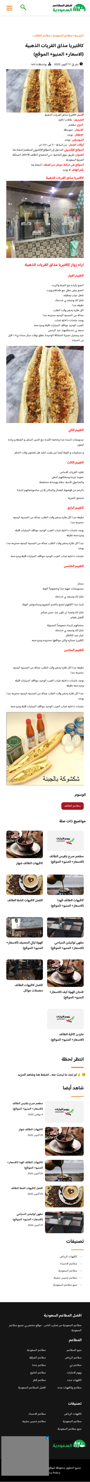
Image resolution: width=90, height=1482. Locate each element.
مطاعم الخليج (38, 1372)
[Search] (22, 8)
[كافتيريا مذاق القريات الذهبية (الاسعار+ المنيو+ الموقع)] (45, 91)
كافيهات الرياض (68, 1256)
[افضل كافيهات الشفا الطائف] (64, 1196)
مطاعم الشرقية (37, 1357)
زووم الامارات (74, 1372)
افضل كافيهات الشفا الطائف (25, 900)
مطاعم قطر (39, 1380)
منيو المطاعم (74, 1350)
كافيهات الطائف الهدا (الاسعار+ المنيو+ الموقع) (67, 903)
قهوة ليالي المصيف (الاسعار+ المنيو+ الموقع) (24, 945)
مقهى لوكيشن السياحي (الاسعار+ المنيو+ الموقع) (67, 945)
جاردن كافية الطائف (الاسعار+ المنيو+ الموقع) (67, 1037)
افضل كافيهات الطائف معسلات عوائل (29, 988)
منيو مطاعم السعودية (65, 1285)
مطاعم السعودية (67, 1270)
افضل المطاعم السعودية (32, 1387)
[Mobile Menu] (9, 8)
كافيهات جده (74, 1380)
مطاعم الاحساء (68, 1263)
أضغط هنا (36, 165)
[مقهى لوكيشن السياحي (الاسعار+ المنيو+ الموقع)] (64, 1222)
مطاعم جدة (39, 1365)
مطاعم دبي (75, 1365)
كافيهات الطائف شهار (29, 863)
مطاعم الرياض (73, 1357)
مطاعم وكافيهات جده (70, 1387)
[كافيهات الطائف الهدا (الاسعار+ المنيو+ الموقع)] (64, 1171)
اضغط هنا (18, 150)
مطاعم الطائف (72, 806)
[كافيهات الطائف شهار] (64, 1141)
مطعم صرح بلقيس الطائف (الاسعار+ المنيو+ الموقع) (66, 859)
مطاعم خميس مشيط (65, 1277)
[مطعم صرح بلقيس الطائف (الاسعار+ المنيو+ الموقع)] (64, 1112)
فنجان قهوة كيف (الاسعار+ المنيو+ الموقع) (66, 994)
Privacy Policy (51, 1473)
